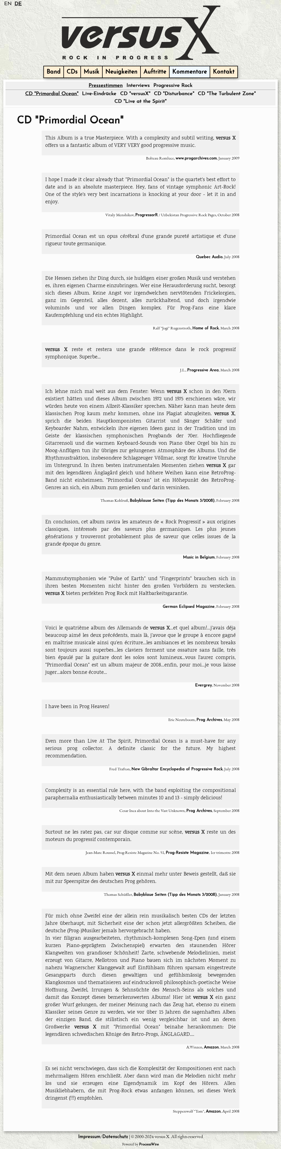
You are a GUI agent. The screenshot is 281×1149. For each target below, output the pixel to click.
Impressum (89, 1136)
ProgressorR (146, 215)
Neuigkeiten (121, 72)
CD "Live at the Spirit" (140, 101)
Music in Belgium (199, 557)
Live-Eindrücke (99, 93)
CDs (72, 72)
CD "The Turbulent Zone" (227, 93)
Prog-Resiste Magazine (187, 853)
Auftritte (155, 72)
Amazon (211, 1047)
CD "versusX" (135, 93)
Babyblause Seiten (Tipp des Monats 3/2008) (172, 501)
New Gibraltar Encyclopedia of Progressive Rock (177, 769)
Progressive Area (203, 370)
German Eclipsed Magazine (189, 607)
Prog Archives (209, 720)
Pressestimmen (106, 85)
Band (54, 72)
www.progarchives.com (196, 158)
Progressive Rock (172, 85)
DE (18, 4)
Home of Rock (205, 328)
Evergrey (203, 685)
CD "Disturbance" (174, 93)
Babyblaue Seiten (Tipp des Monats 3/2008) (175, 895)
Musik (91, 72)
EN (8, 4)
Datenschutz (115, 1136)
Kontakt (224, 72)
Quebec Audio (209, 257)
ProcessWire (149, 1144)
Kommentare (189, 72)
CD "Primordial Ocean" (51, 93)
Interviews (138, 85)
